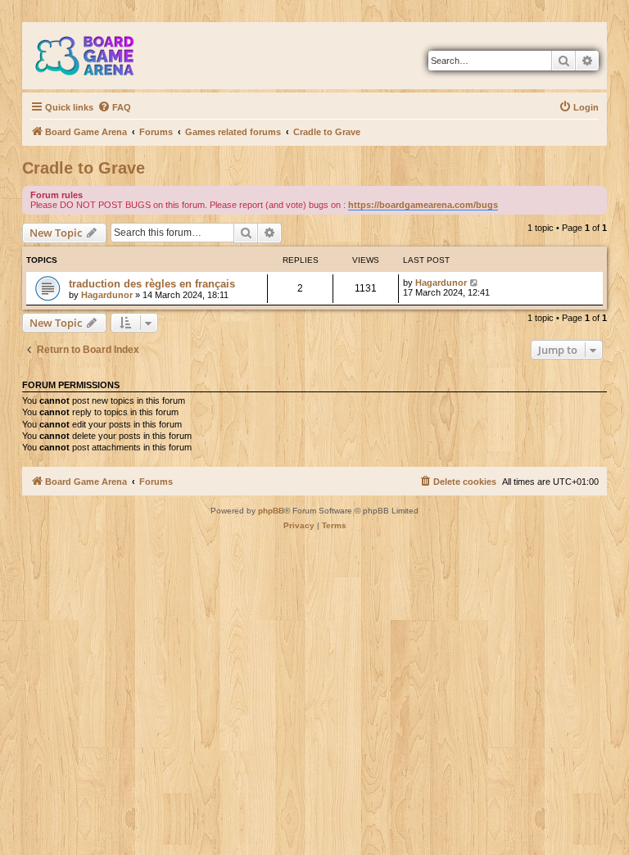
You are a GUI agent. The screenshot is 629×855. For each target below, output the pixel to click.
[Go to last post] (474, 282)
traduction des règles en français (152, 284)
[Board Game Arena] (96, 55)
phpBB (271, 510)
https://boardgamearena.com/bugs (423, 205)
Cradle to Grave (83, 168)
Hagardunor (107, 295)
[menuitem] (114, 107)
